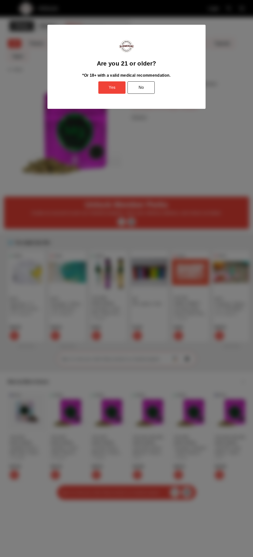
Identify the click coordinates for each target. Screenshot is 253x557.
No (141, 87)
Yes (112, 87)
